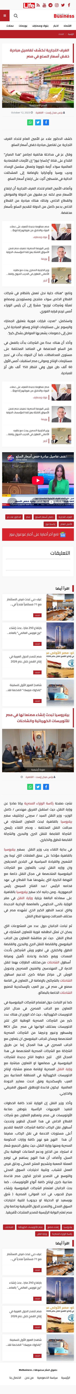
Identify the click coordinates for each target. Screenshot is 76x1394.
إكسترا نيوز (50, 524)
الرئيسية (71, 34)
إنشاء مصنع (53, 1227)
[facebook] (46, 122)
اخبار (56, 25)
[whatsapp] (30, 122)
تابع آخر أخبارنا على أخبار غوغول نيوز (34, 534)
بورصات (23, 25)
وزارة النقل (25, 898)
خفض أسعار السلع (44, 517)
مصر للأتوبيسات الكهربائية (30, 1227)
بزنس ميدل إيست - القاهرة (49, 112)
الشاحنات (53, 962)
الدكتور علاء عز (14, 517)
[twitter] (38, 122)
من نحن (29, 1377)
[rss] (38, 5)
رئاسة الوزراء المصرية (39, 803)
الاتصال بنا (15, 1377)
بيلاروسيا (65, 821)
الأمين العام (66, 524)
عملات (10, 25)
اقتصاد (67, 25)
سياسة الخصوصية (47, 1377)
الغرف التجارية (65, 517)
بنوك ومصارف (40, 25)
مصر (28, 517)
